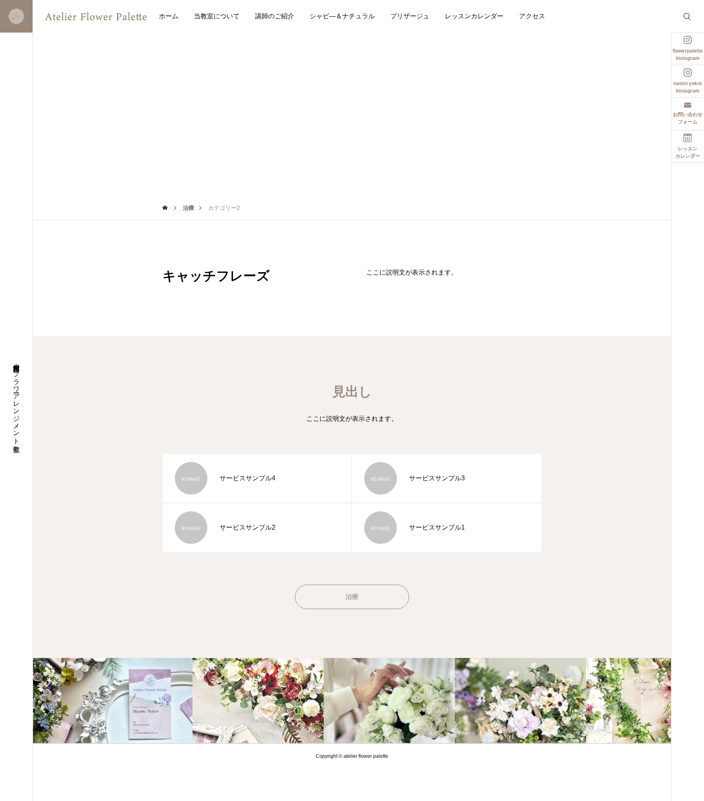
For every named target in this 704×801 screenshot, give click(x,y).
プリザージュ (409, 16)
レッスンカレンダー (474, 16)
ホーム (168, 16)
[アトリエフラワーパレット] (79, 16)
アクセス (532, 16)
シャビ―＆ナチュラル (342, 16)
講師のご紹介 (274, 16)
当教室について (217, 16)
